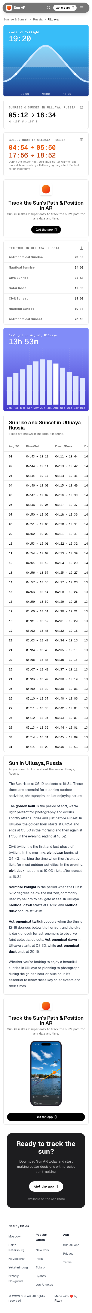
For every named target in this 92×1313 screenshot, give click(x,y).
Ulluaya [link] (53, 19)
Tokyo (40, 1267)
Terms (67, 1262)
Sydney (41, 1276)
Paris (39, 1258)
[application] (46, 70)
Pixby (58, 1300)
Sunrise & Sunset (15, 19)
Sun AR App (71, 1245)
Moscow (15, 1236)
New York (42, 1250)
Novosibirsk (17, 1258)
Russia (38, 19)
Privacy (68, 1253)
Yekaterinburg (18, 1267)
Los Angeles (44, 1284)
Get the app (63, 7)
